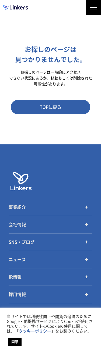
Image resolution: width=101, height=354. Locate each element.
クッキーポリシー (35, 331)
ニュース (17, 259)
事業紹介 (17, 207)
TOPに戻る (50, 107)
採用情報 (17, 294)
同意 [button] (14, 342)
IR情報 (15, 277)
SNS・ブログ (21, 242)
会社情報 (17, 224)
